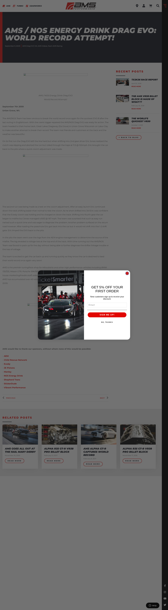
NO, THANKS (107, 322)
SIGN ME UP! (107, 315)
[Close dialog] (127, 273)
